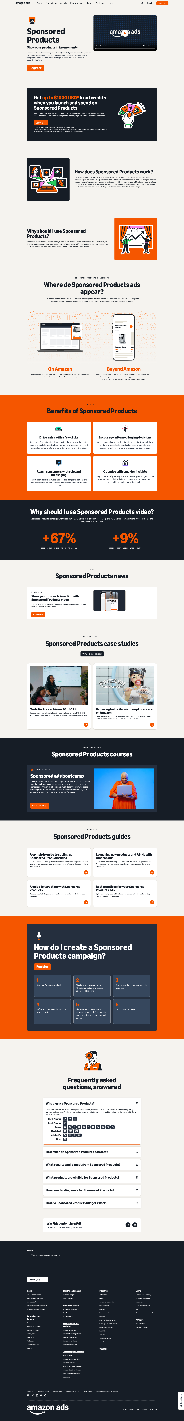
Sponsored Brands (33, 1330)
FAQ (137, 1309)
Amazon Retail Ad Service (72, 1370)
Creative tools (68, 1316)
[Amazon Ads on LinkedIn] (28, 1395)
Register (162, 3)
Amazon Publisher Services (72, 1366)
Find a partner (140, 1324)
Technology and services (73, 1351)
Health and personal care (107, 1320)
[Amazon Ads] (21, 3)
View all (29, 1348)
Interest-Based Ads (72, 1391)
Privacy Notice (57, 1391)
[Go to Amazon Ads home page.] (48, 1409)
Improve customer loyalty (36, 1309)
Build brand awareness (34, 1295)
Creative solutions (71, 1305)
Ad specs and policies (143, 1305)
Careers (116, 1391)
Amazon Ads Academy (143, 1295)
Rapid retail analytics (70, 1344)
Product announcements (144, 1298)
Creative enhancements (71, 1309)
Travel (101, 1342)
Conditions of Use (43, 1391)
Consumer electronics (106, 1302)
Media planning (68, 1298)
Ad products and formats (34, 1317)
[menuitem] (37, 1333)
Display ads (31, 1334)
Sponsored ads (32, 1323)
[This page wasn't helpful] (128, 1225)
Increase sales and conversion (37, 1305)
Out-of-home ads (33, 1344)
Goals (39, 3)
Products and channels (56, 3)
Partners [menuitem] (140, 1320)
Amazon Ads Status (103, 1391)
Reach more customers (35, 1298)
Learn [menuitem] (138, 1291)
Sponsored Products (34, 1326)
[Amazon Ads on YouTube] (41, 1395)
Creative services (69, 1313)
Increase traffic (32, 1302)
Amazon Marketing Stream (72, 1334)
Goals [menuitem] (29, 1291)
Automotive (103, 1295)
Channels (103, 1349)
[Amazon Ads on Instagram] (37, 1395)
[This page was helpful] (134, 1225)
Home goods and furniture (108, 1324)
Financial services (105, 1313)
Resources (139, 1302)
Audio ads (30, 1341)
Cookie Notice (87, 1391)
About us (30, 1391)
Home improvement (106, 1327)
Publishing (102, 1331)
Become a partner (142, 1327)
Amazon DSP (67, 1355)
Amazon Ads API (69, 1363)
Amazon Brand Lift (69, 1330)
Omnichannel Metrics (70, 1341)
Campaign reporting (70, 1337)
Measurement (76, 3)
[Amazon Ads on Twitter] (32, 1395)
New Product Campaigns (71, 1373)
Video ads (30, 1337)
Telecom (102, 1334)
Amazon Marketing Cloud (71, 1359)
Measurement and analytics (71, 1325)
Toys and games (105, 1338)
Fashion (102, 1309)
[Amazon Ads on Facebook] (45, 1395)
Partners (100, 3)
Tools (89, 3)
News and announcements (145, 1313)
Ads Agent (66, 1377)
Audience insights (69, 1295)
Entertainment (104, 1305)
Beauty (101, 1298)
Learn (110, 3)
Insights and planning (72, 1291)
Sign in (150, 3)
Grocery (102, 1316)
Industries (103, 1291)
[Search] (142, 3)
